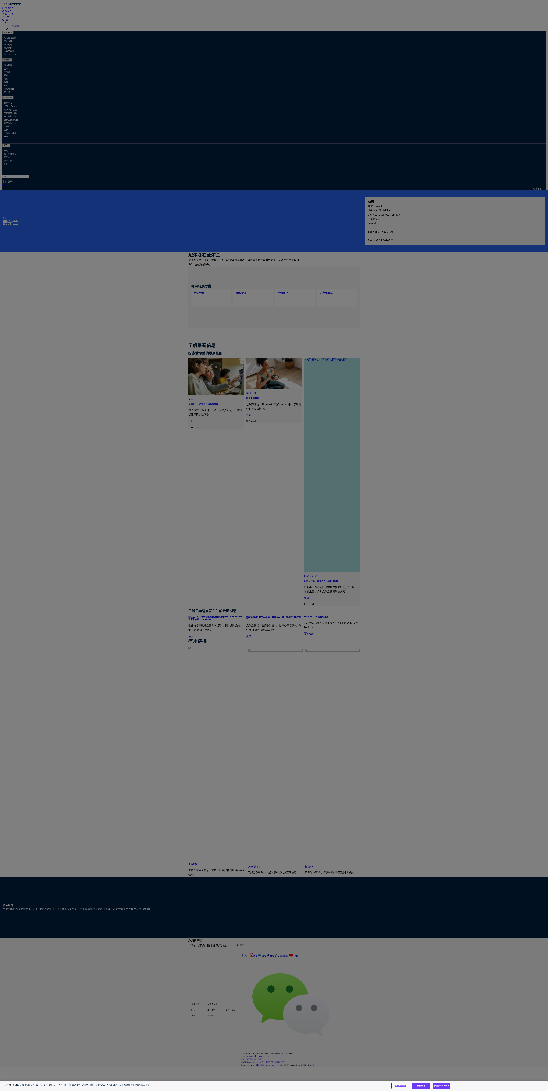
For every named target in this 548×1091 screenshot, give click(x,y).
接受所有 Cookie (441, 1085)
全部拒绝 (421, 1085)
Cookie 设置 (400, 1085)
